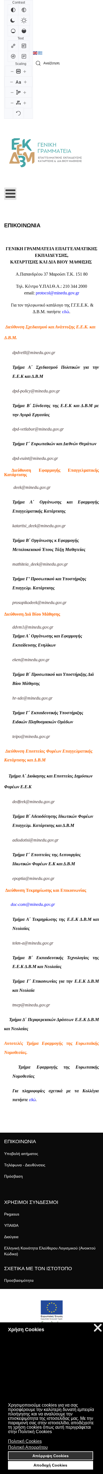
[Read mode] (23, 56)
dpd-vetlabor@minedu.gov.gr (38, 429)
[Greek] (40, 53)
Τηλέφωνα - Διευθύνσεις (24, 1165)
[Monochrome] (23, 9)
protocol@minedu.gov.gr (57, 293)
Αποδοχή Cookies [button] (50, 1465)
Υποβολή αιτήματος (21, 1153)
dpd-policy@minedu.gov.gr (36, 391)
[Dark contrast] (12, 20)
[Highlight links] (13, 45)
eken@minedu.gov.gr (30, 659)
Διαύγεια (11, 1237)
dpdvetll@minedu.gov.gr (33, 352)
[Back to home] (45, 152)
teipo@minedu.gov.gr (31, 736)
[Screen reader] (13, 56)
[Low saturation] (13, 30)
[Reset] (18, 113)
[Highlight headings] (23, 45)
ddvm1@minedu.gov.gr (32, 627)
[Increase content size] (25, 71)
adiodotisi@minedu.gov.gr (35, 840)
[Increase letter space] (25, 103)
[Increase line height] (25, 92)
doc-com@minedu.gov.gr (33, 904)
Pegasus (11, 1214)
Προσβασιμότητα (19, 1280)
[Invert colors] (13, 9)
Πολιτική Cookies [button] (25, 1441)
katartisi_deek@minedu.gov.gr (39, 525)
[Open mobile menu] (10, 194)
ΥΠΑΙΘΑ (11, 1225)
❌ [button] (97, 1327)
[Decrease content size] (12, 71)
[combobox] (66, 63)
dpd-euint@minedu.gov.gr (35, 458)
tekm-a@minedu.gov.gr (32, 943)
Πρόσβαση (13, 1176)
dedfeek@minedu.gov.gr (33, 801)
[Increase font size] (25, 82)
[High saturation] (23, 30)
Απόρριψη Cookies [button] (50, 1456)
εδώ (65, 311)
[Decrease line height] (12, 92)
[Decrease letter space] (12, 103)
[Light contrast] (24, 20)
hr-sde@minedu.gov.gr (32, 698)
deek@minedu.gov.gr (32, 487)
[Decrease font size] (11, 82)
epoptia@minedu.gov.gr (33, 878)
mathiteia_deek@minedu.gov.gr (40, 564)
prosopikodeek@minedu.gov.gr (39, 602)
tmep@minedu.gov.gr (31, 1005)
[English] (35, 53)
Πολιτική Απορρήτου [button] (28, 1447)
